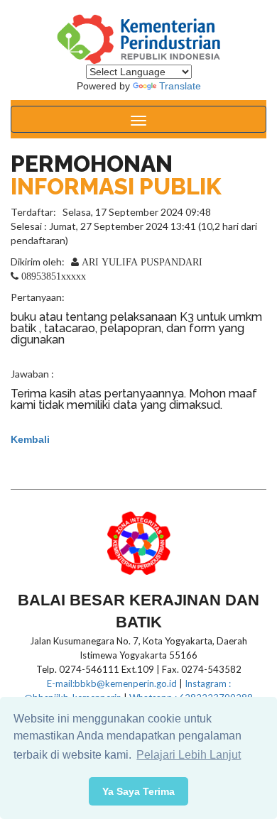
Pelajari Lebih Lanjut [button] (188, 755)
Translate (180, 86)
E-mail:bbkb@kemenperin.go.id (112, 683)
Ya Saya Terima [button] (138, 791)
